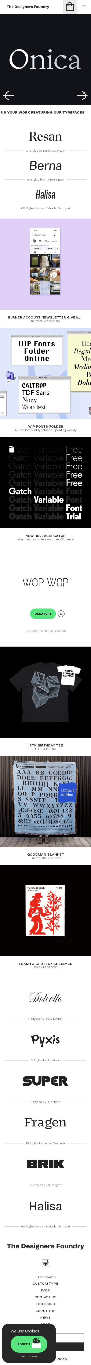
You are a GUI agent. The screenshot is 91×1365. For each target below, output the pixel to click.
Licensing (45, 1304)
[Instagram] (45, 1263)
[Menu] (84, 7)
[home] (45, 1246)
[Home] (28, 7)
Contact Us (46, 1297)
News (45, 1317)
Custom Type (45, 1283)
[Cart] (70, 7)
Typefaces (45, 1276)
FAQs (45, 1290)
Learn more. (29, 1356)
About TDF (45, 1310)
